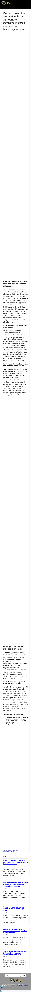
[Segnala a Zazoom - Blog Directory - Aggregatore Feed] (2, 987)
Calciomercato (10, 851)
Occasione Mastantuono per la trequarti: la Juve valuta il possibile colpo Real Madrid (15, 930)
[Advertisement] (15, 93)
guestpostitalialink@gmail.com (20, 985)
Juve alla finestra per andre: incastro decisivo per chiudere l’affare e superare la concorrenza (15, 884)
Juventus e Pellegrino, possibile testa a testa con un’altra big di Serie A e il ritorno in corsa (15, 862)
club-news (10, 850)
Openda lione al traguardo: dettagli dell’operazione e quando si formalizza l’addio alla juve (15, 953)
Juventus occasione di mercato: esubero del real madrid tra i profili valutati (14, 908)
